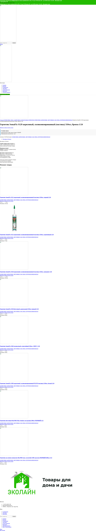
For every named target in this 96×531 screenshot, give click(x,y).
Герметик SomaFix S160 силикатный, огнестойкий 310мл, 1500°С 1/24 (20, 346)
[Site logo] (8, 41)
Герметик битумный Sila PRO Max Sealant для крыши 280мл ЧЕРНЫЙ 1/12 (21, 420)
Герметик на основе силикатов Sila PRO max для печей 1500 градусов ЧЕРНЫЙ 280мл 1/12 (26, 457)
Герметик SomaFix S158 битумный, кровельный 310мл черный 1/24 (19, 309)
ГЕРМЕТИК (31, 120)
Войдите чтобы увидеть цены (6, 127)
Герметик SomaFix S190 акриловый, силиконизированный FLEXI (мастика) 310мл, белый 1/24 (27, 383)
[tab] (49, 139)
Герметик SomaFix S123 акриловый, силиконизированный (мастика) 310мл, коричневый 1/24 (27, 234)
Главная (2, 120)
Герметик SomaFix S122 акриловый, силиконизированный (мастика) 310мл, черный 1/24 (25, 197)
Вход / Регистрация (7, 527)
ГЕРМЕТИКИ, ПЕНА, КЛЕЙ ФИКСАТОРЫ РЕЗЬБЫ (16, 120)
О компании (5, 511)
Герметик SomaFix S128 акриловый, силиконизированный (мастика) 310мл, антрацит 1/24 (26, 271)
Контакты (5, 514)
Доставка (5, 512)
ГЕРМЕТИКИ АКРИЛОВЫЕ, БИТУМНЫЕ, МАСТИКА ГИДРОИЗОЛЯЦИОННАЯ (53, 120)
